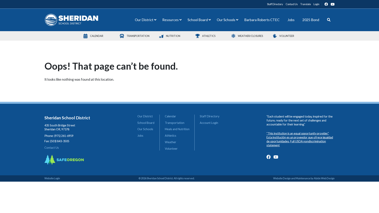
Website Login (52, 178)
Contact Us (51, 147)
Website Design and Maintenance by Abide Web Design (304, 178)
